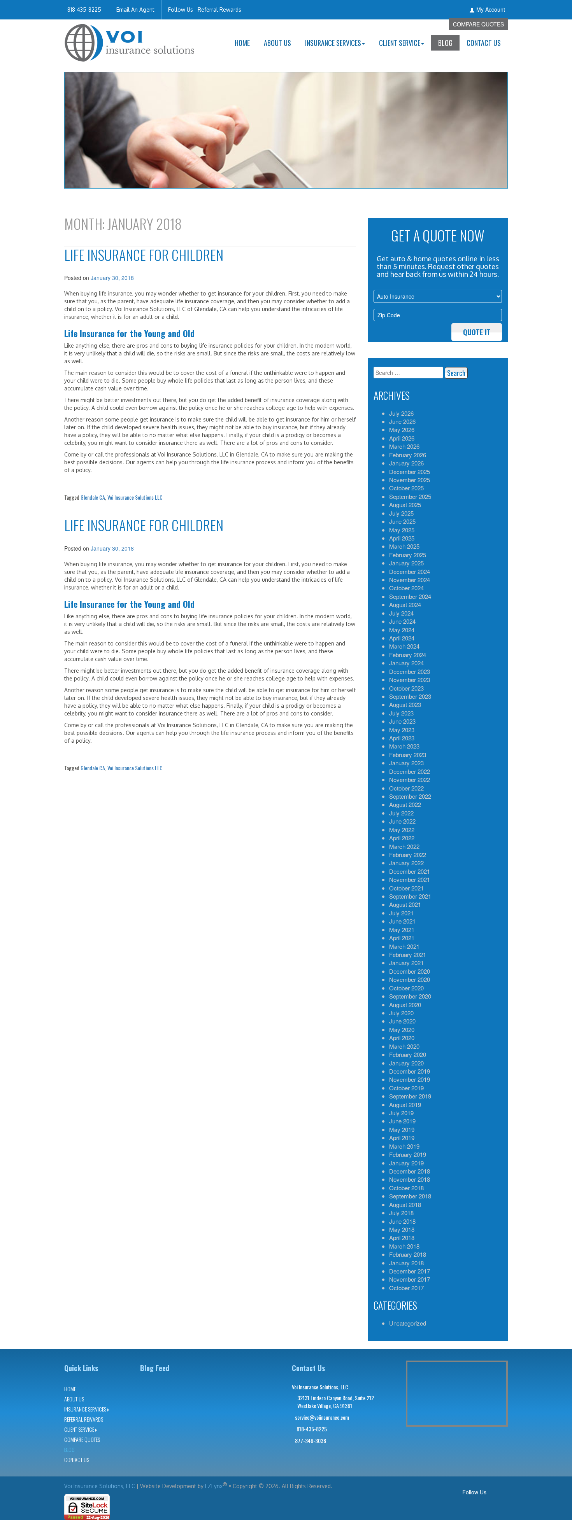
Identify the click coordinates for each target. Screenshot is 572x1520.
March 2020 (404, 1046)
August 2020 (405, 1005)
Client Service (399, 43)
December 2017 (409, 1271)
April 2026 (401, 438)
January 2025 (406, 563)
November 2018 (409, 1179)
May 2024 (401, 630)
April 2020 (401, 1038)
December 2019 (409, 1071)
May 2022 (401, 830)
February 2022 (407, 854)
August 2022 (405, 804)
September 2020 (410, 996)
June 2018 (402, 1221)
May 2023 (401, 730)
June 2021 (402, 921)
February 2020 (407, 1054)
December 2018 (409, 1171)
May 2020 (401, 1029)
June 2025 (402, 521)
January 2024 (406, 663)
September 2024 (410, 596)
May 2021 (401, 929)
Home (242, 43)
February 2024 (407, 655)
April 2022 (401, 838)
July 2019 (401, 1113)
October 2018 (406, 1188)
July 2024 (401, 613)
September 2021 (410, 896)
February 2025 (407, 555)
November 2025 (409, 480)
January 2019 (406, 1163)
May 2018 (401, 1229)
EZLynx (214, 1486)
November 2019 (409, 1079)
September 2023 (410, 696)
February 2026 (407, 455)
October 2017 (406, 1288)
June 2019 (402, 1121)
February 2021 (407, 954)
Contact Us (484, 43)
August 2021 (405, 904)
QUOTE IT (477, 332)
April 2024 (401, 638)
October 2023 (406, 688)
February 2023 (407, 754)
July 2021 (401, 913)
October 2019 (406, 1088)
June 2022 (402, 821)
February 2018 (407, 1254)
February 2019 (407, 1154)
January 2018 (406, 1263)
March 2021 (404, 946)
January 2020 (406, 1063)
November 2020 (409, 979)
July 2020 (401, 1013)
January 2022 (406, 863)
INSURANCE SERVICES (333, 43)
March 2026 (404, 446)
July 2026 (401, 413)
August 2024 (405, 604)
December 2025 (409, 471)
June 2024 (402, 621)
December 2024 (409, 571)
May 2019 (401, 1129)
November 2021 (409, 879)
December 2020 (409, 971)
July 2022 (401, 813)
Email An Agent (134, 9)
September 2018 (410, 1196)
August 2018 (405, 1204)
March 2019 (404, 1146)
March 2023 (404, 746)
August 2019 (405, 1104)
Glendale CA (93, 497)
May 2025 (401, 530)
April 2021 (401, 938)
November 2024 (409, 579)
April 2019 (401, 1137)
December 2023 (409, 671)
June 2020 (402, 1021)
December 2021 (409, 871)
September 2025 (410, 496)
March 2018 (404, 1246)
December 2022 (409, 771)
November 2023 (409, 679)
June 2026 (402, 421)
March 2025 (404, 546)
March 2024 (404, 646)
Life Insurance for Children (143, 254)
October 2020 (406, 988)
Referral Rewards (219, 9)
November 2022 (409, 779)
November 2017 (409, 1279)
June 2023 (402, 721)
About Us (277, 43)
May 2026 (401, 429)
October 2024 (406, 588)
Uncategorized (407, 1323)
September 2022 (410, 796)
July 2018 (401, 1213)
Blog (445, 43)
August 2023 (405, 704)
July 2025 (401, 513)
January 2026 (406, 463)
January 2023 (406, 763)
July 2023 (401, 713)
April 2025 (401, 538)
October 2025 (406, 488)
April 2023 (401, 738)
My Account (490, 9)
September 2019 (410, 1096)
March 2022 (404, 846)
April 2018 (401, 1237)
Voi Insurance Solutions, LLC (99, 1486)
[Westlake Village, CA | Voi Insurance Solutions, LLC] (129, 40)
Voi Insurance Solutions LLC (135, 497)
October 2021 (406, 888)
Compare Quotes (478, 24)
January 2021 (406, 963)
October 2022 (406, 788)
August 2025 (405, 504)
